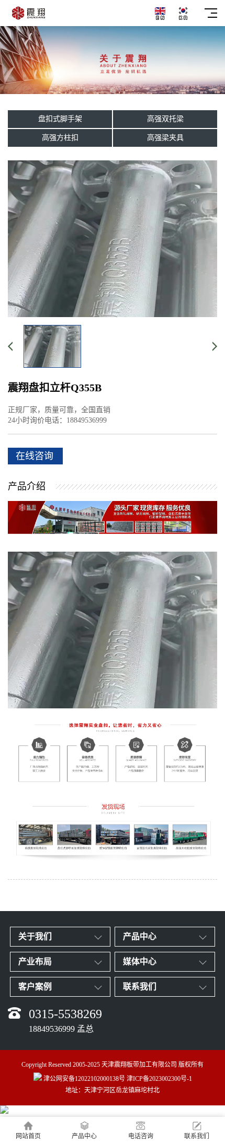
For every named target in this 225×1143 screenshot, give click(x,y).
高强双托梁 (165, 119)
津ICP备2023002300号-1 (159, 1078)
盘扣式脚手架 (60, 119)
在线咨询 (34, 456)
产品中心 (84, 1136)
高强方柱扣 (60, 138)
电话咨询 (140, 1136)
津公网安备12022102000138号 (84, 1078)
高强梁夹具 (165, 138)
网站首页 (28, 1136)
